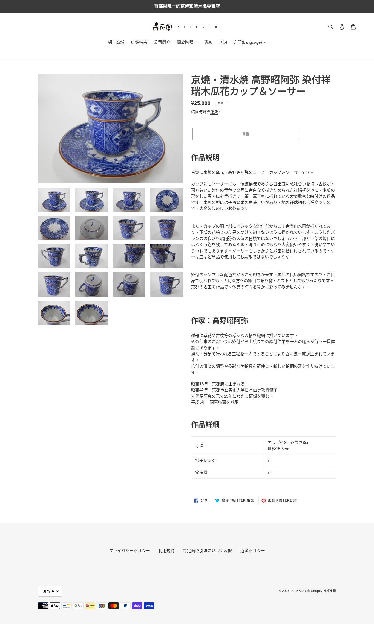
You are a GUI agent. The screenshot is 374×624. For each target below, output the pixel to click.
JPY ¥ (48, 591)
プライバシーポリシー (129, 550)
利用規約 (166, 550)
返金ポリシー (252, 550)
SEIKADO (298, 591)
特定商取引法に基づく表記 (207, 550)
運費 (214, 112)
